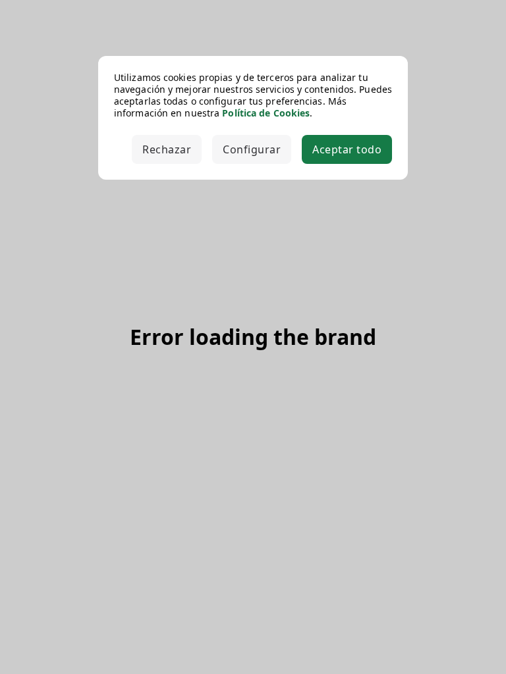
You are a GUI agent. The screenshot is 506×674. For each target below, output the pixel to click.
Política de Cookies (266, 113)
